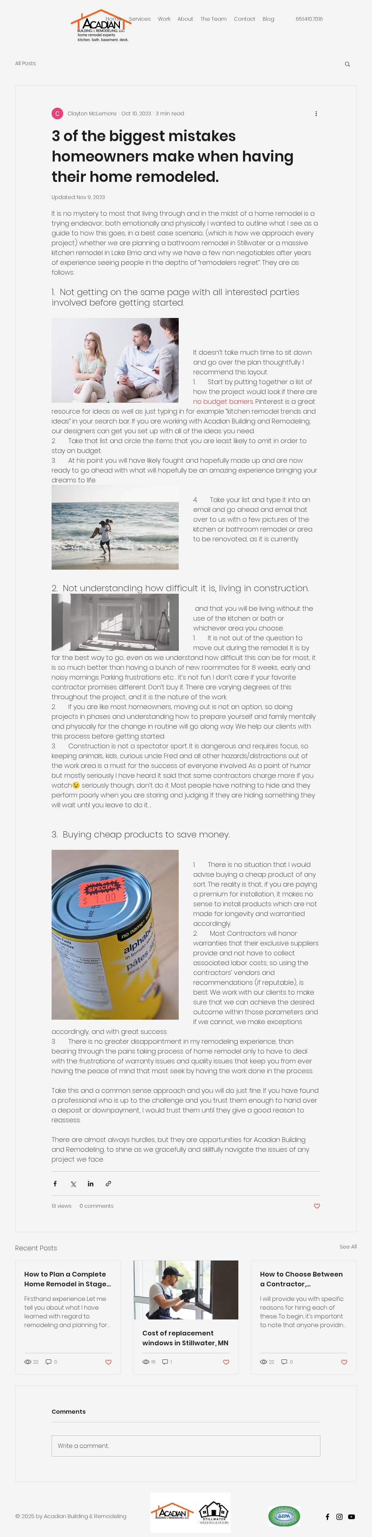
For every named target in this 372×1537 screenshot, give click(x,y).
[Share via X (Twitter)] (72, 1183)
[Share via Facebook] (55, 1183)
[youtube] (351, 1517)
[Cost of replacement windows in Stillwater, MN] (186, 1290)
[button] (347, 64)
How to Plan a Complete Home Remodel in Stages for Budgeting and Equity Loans (67, 1279)
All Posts (25, 63)
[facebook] (327, 1517)
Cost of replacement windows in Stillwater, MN (185, 1338)
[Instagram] (339, 1517)
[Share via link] (108, 1183)
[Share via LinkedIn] (90, 1183)
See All (348, 1246)
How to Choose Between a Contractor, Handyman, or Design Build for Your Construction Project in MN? (301, 1279)
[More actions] (316, 113)
